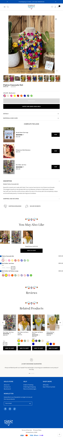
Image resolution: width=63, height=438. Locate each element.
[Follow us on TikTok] (14, 409)
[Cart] (58, 7)
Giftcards (45, 385)
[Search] (8, 7)
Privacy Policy (37, 430)
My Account (7, 389)
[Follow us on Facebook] (5, 409)
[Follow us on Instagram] (9, 409)
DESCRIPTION (7, 181)
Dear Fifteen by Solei (49, 387)
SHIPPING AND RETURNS (11, 198)
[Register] (30, 403)
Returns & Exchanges (29, 389)
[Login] (55, 7)
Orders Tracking (28, 385)
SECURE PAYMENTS (35, 206)
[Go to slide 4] (33, 373)
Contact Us (7, 387)
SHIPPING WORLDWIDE (15, 206)
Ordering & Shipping (29, 387)
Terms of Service (27, 430)
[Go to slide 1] (29, 373)
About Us (6, 385)
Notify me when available (31, 106)
